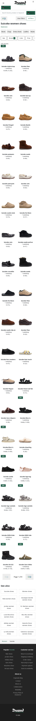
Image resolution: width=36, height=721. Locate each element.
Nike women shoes (8, 599)
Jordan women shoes (9, 607)
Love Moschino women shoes (9, 616)
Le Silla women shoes (9, 633)
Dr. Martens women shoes (27, 607)
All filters (31, 18)
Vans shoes (9, 663)
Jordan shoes (9, 657)
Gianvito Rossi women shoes (27, 624)
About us (18, 684)
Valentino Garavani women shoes (27, 633)
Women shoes (27, 591)
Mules (33, 32)
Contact (18, 681)
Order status (27, 660)
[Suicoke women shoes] (30, 577)
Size (3, 38)
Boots (3, 32)
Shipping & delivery (27, 657)
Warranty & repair (27, 663)
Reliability (18, 690)
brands (12, 650)
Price (28, 38)
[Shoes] (4, 18)
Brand (12, 38)
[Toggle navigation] (3, 3)
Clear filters (21, 18)
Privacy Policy (17, 693)
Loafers (26, 32)
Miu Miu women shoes (27, 616)
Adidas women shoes (9, 624)
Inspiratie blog (18, 678)
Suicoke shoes (9, 591)
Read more (4, 27)
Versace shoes (9, 668)
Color (21, 38)
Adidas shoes (9, 660)
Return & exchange (27, 654)
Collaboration (18, 687)
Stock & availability (27, 668)
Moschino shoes (9, 666)
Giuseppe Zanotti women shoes (27, 599)
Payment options (27, 666)
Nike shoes (9, 654)
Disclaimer (18, 695)
